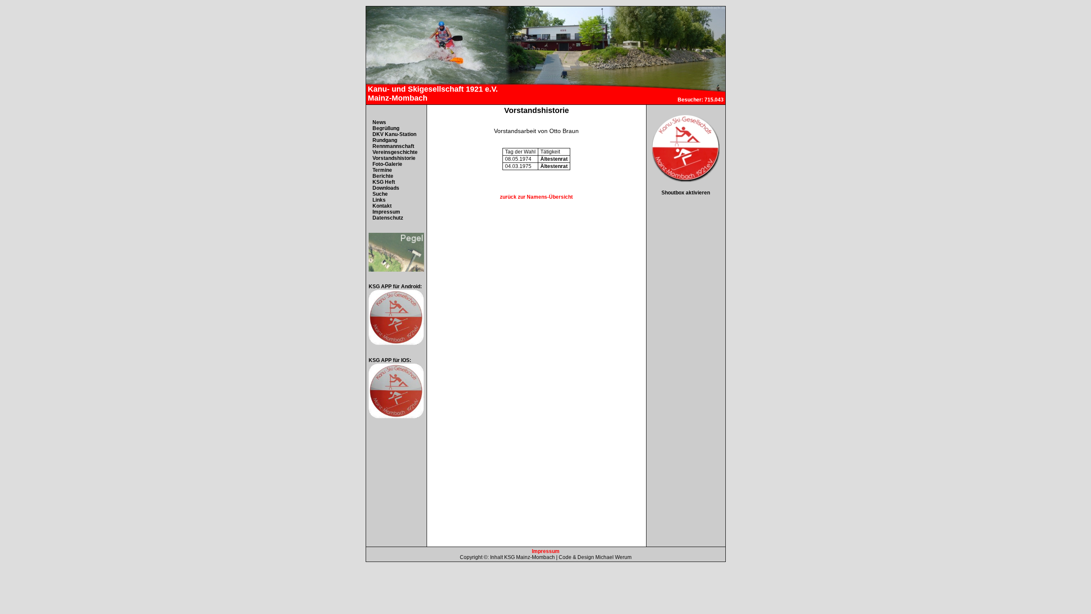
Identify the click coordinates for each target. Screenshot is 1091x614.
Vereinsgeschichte (395, 152)
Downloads (385, 188)
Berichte (382, 176)
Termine (382, 170)
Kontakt (382, 206)
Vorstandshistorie (394, 158)
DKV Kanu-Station (394, 134)
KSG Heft (383, 182)
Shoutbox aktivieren (685, 193)
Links (379, 200)
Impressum (386, 212)
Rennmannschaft (393, 146)
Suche (380, 194)
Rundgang (384, 140)
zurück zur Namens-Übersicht (536, 197)
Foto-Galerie (387, 164)
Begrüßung (385, 128)
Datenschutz (387, 218)
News (379, 122)
